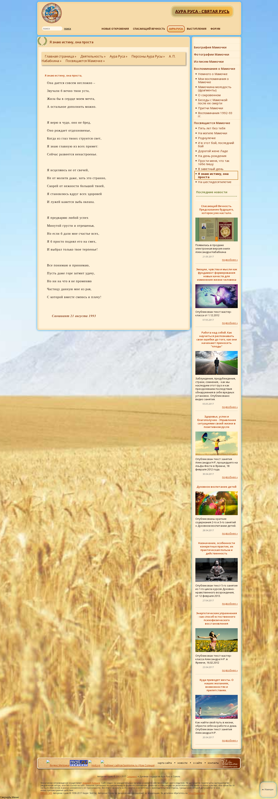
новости (182, 763)
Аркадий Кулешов (91, 783)
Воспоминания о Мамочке (214, 68)
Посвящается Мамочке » (85, 61)
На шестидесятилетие (214, 182)
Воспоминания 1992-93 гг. (215, 114)
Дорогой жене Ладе (213, 151)
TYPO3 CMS (46, 793)
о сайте (197, 763)
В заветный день (210, 169)
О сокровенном (209, 95)
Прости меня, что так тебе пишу (213, 162)
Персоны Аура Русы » (148, 56)
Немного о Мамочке (213, 74)
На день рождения (212, 156)
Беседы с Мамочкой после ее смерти (212, 101)
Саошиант (132, 776)
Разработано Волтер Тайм (228, 763)
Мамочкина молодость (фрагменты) (214, 88)
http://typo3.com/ (196, 793)
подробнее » (230, 260)
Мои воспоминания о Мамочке (213, 80)
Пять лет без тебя (211, 128)
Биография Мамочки (210, 47)
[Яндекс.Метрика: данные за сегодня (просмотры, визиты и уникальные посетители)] (57, 765)
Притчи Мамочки (210, 108)
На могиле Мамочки (212, 133)
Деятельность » (93, 56)
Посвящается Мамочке (212, 123)
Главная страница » (61, 56)
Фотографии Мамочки (211, 54)
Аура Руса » (119, 56)
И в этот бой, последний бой (216, 144)
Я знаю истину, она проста (213, 175)
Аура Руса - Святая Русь (51, 13)
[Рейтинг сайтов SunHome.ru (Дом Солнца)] (127, 765)
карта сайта (165, 763)
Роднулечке (207, 138)
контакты (213, 763)
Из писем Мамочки (209, 61)
